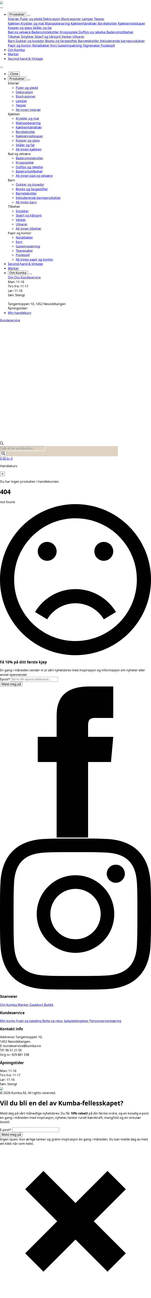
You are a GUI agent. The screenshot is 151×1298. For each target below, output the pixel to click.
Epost (5, 679)
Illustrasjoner (71, 19)
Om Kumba (16, 50)
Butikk (48, 1005)
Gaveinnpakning (70, 45)
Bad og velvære (19, 32)
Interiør (14, 19)
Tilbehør (14, 36)
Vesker (67, 36)
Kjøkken (14, 23)
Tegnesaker (92, 45)
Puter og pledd (31, 19)
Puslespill (108, 45)
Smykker (28, 36)
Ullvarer (78, 36)
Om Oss (14, 277)
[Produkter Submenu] (28, 15)
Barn (12, 41)
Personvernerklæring (105, 1021)
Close (14, 74)
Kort (54, 45)
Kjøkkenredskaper (131, 23)
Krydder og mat (33, 23)
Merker (13, 54)
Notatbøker (41, 45)
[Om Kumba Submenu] (30, 274)
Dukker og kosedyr (30, 41)
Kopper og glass (20, 28)
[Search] (3, 453)
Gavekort (36, 1005)
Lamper (88, 19)
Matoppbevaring (58, 23)
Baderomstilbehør (120, 32)
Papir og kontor (20, 45)
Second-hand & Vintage (25, 58)
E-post (5, 1130)
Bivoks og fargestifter (61, 41)
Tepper (99, 19)
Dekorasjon (52, 19)
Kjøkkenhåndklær (84, 23)
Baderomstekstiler (45, 32)
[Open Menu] (1, 7)
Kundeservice (31, 277)
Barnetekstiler (89, 41)
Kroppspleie (69, 32)
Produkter (17, 14)
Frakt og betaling (29, 1021)
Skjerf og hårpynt (48, 36)
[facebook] (75, 836)
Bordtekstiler (108, 23)
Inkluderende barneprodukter (122, 41)
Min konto (8, 1021)
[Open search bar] (2, 444)
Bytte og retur (53, 1021)
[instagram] (75, 988)
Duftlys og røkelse (92, 32)
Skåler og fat (42, 28)
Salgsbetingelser (76, 1021)
